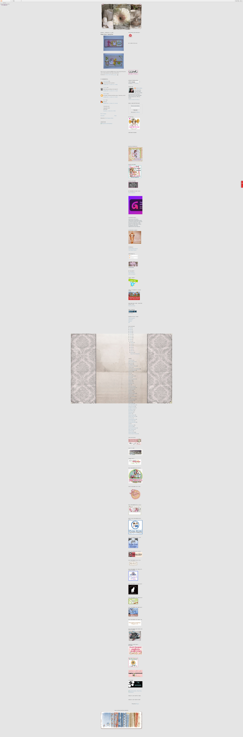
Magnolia (130, 321)
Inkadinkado (130, 383)
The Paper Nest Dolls (132, 422)
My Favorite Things (131, 396)
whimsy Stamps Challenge (133, 433)
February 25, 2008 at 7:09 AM (110, 103)
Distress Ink (130, 371)
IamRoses (130, 380)
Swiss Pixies (130, 417)
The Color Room (131, 420)
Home (115, 115)
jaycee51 (105, 87)
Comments (132, 257)
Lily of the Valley (131, 386)
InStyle (129, 384)
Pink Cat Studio (131, 403)
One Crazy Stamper (131, 399)
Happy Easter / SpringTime (135, 353)
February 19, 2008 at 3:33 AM (110, 90)
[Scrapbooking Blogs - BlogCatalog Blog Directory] (135, 692)
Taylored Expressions (132, 419)
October (132, 342)
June (132, 345)
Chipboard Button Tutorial (133, 248)
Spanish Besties (131, 410)
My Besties (130, 394)
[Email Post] (117, 74)
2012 (131, 334)
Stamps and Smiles (131, 415)
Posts (131, 255)
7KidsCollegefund (131, 318)
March (132, 350)
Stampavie (130, 413)
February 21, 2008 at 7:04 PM (110, 97)
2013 (131, 332)
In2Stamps (130, 381)
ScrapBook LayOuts (131, 407)
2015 (131, 329)
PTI (129, 322)
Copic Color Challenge (132, 366)
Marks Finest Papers (131, 393)
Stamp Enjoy (130, 412)
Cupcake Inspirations (132, 370)
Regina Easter (105, 81)
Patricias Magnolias (131, 192)
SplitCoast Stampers (131, 274)
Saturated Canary (131, 406)
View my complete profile (133, 99)
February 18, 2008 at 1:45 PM (110, 84)
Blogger (137, 703)
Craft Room (130, 367)
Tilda (129, 423)
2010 (131, 337)
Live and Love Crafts (132, 387)
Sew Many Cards (131, 409)
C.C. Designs (130, 364)
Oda (129, 397)
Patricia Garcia (121, 5)
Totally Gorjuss (131, 425)
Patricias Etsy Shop (131, 305)
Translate (136, 83)
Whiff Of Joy (130, 430)
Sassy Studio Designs (132, 404)
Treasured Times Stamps (132, 427)
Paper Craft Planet (131, 272)
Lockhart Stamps (131, 389)
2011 (131, 336)
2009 (131, 339)
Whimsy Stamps (131, 432)
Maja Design (130, 391)
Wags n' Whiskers (131, 429)
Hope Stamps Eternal (132, 378)
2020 (131, 327)
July (131, 344)
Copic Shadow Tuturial (132, 250)
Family (129, 373)
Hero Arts (130, 377)
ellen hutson (130, 319)
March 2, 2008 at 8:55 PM (109, 110)
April (132, 349)
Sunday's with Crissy (132, 416)
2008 (131, 341)
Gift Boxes (130, 374)
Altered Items (130, 360)
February (132, 352)
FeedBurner (138, 112)
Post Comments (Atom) (109, 118)
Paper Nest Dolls (131, 400)
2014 (131, 331)
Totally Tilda (130, 426)
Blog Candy (130, 363)
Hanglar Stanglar (131, 376)
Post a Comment (103, 113)
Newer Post (102, 115)
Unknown (105, 93)
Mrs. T (104, 100)
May (132, 347)
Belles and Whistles (131, 361)
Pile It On (130, 402)
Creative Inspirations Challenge (133, 368)
